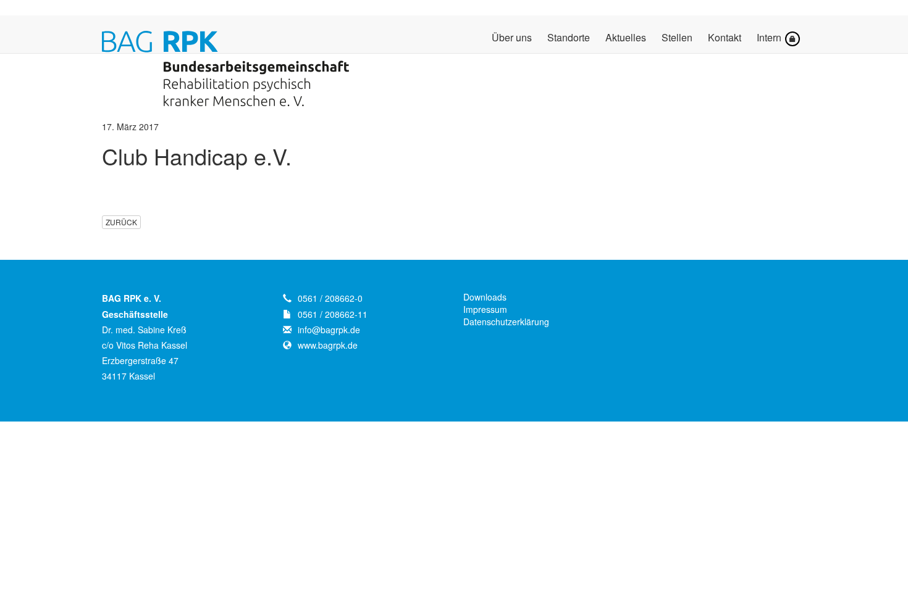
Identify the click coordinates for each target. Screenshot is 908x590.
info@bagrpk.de (329, 329)
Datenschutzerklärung (506, 321)
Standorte (568, 37)
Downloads (485, 297)
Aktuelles (625, 37)
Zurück (121, 222)
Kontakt (724, 37)
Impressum (485, 309)
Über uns (512, 37)
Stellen (677, 37)
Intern (770, 37)
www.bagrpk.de (328, 345)
